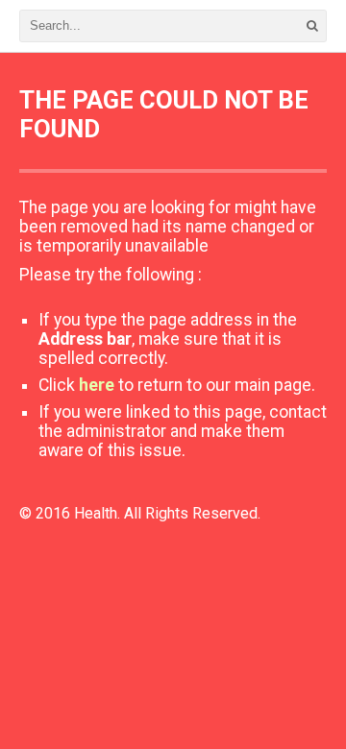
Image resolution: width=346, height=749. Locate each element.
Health (95, 513)
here (96, 385)
